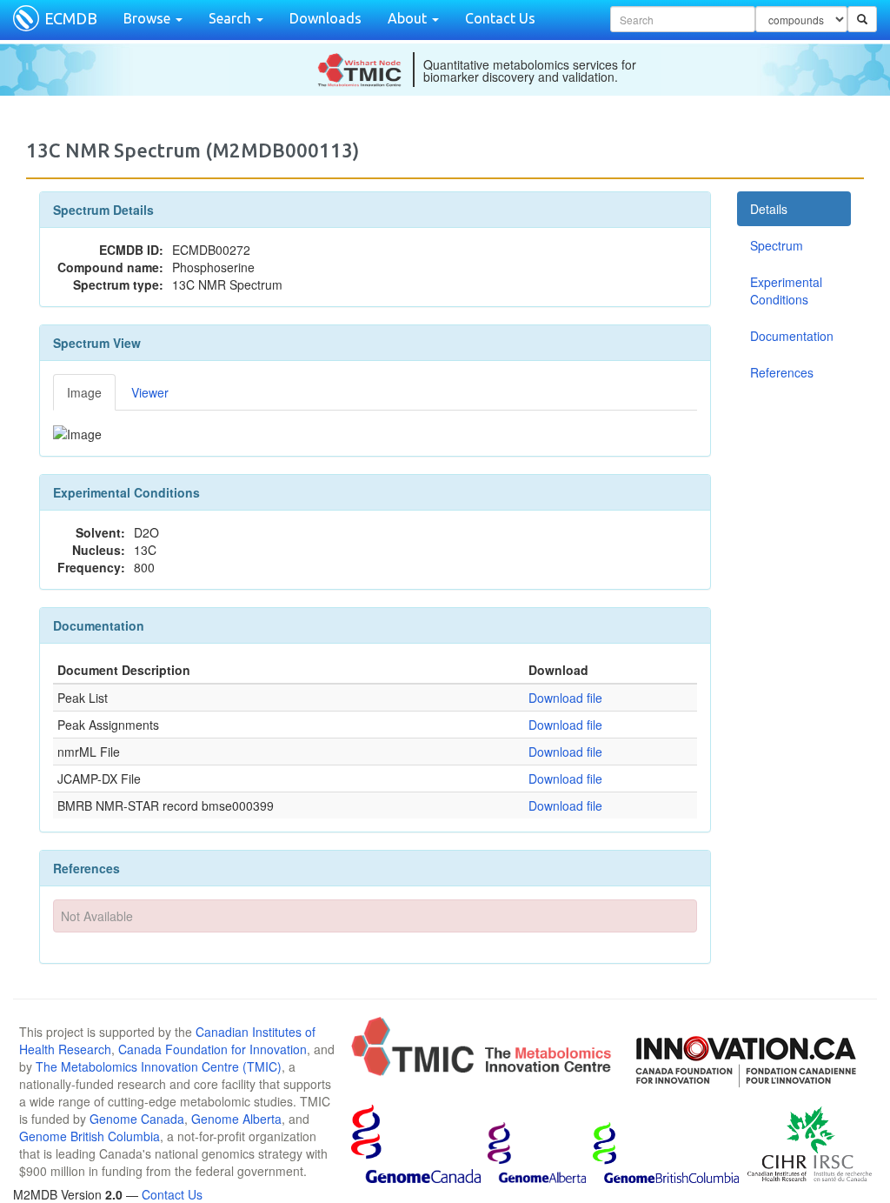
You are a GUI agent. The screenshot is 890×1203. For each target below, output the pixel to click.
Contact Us (500, 18)
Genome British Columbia (89, 1136)
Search (232, 18)
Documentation (792, 335)
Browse (148, 18)
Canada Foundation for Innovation (212, 1049)
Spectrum (776, 245)
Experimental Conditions (786, 290)
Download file (565, 697)
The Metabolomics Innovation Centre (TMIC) (159, 1066)
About (409, 18)
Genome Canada (137, 1118)
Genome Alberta (236, 1118)
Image (84, 392)
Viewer (150, 392)
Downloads (325, 18)
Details (768, 208)
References (782, 372)
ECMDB (70, 18)
